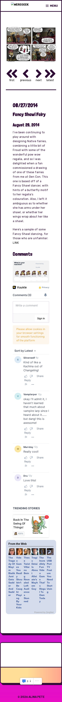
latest (50, 80)
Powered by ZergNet (44, 612)
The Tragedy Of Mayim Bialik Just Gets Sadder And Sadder (11, 576)
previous (25, 80)
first (11, 80)
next (39, 80)
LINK (16, 242)
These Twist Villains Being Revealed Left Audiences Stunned (27, 579)
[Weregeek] (20, 6)
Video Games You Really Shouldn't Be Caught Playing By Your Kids (19, 582)
